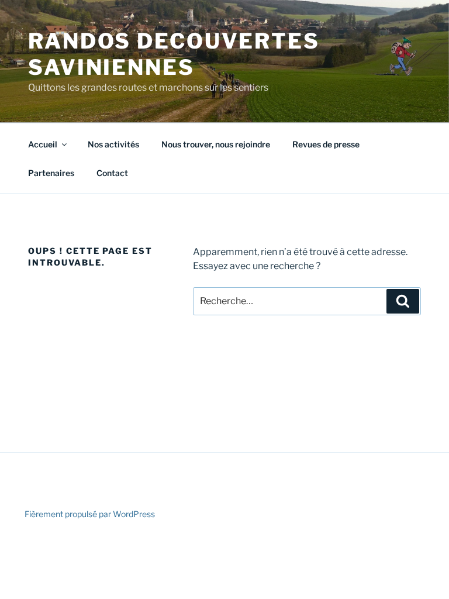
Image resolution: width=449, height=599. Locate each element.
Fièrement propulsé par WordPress (90, 514)
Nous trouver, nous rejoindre (215, 144)
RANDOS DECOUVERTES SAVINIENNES (174, 54)
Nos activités (113, 144)
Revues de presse (326, 144)
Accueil (42, 144)
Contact (112, 173)
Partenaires (51, 173)
